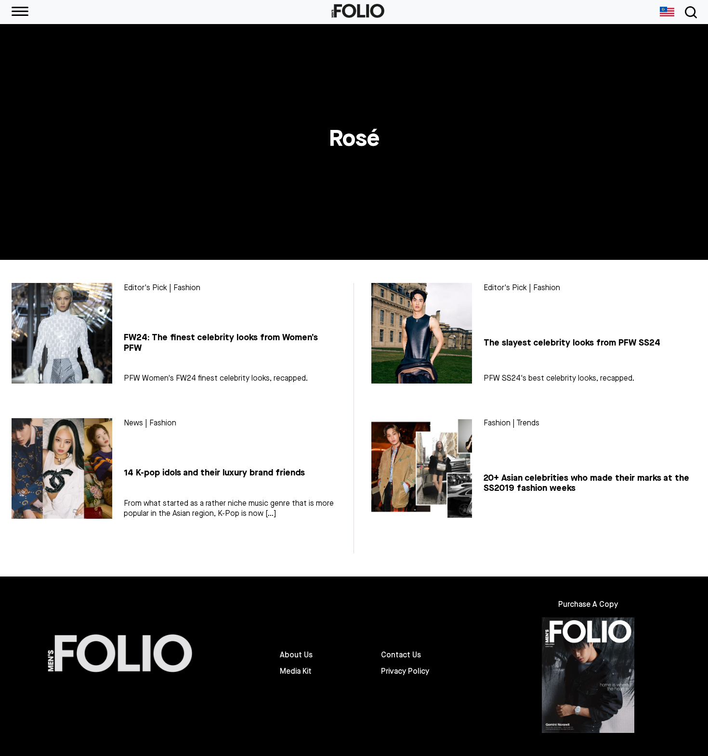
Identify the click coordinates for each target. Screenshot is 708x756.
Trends (527, 423)
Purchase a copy (588, 604)
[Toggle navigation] (689, 12)
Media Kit (296, 671)
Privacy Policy (405, 671)
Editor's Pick (145, 287)
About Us (296, 655)
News (133, 423)
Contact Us (401, 655)
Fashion (186, 287)
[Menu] (20, 12)
